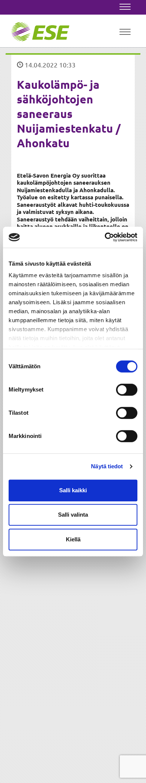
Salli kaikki (73, 490)
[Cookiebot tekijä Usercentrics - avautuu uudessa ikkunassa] (105, 237)
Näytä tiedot (107, 466)
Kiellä (73, 539)
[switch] (126, 390)
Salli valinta (73, 514)
